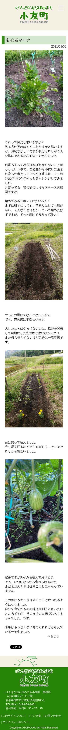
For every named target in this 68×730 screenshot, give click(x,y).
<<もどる (53, 636)
